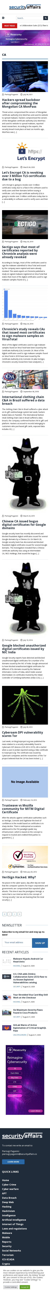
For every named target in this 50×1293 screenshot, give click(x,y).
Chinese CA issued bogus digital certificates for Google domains (24, 524)
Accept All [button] (24, 1287)
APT (4, 1193)
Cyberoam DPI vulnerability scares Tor (22, 734)
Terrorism (8, 1255)
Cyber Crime (9, 1184)
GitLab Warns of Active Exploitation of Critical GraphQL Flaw (29, 1028)
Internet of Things (12, 1224)
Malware (7, 1233)
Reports (6, 1241)
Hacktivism (8, 1211)
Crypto (6, 1263)
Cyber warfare (10, 1189)
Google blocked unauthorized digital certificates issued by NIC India (24, 648)
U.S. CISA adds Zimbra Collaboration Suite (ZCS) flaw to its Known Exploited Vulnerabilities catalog (30, 978)
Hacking (16, 966)
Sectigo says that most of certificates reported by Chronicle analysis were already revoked (20, 252)
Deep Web (8, 1202)
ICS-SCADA (8, 1259)
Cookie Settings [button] (11, 1287)
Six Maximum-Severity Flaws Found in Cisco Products (28, 1011)
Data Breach (9, 1197)
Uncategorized (19, 1035)
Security (17, 986)
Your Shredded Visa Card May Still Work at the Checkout (30, 996)
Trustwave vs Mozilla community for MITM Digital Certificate (23, 808)
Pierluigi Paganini (11, 94)
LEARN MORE (13, 1162)
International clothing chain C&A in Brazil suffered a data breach (23, 400)
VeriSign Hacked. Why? (19, 877)
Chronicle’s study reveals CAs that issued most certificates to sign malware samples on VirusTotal (23, 334)
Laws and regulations (14, 1228)
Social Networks (11, 1250)
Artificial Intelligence (14, 1219)
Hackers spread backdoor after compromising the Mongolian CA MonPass (21, 103)
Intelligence (9, 1215)
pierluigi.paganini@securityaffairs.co (19, 1154)
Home (5, 1180)
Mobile (6, 1237)
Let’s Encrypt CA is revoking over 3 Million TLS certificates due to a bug (24, 175)
